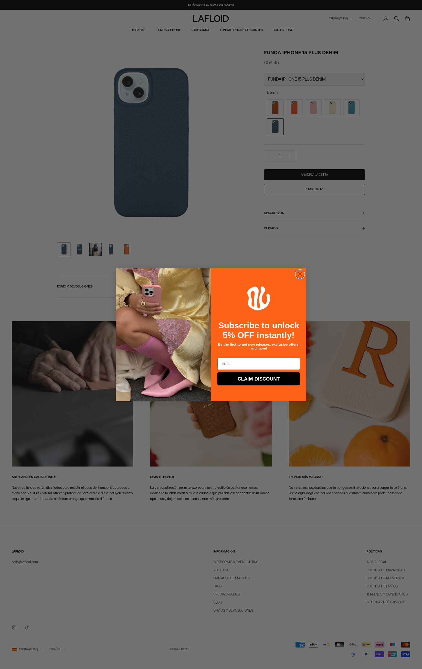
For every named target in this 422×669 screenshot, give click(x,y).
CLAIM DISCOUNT (259, 379)
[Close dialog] (300, 274)
